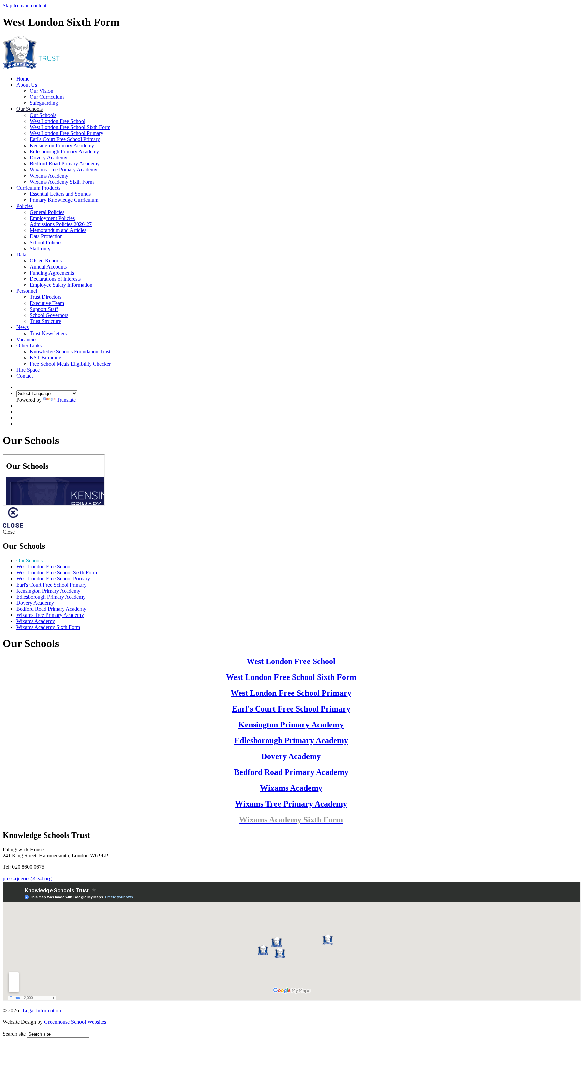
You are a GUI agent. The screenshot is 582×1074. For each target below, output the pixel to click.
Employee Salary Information (61, 285)
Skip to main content (24, 5)
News (22, 327)
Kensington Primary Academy (62, 145)
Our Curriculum (47, 97)
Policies (24, 206)
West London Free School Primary (66, 133)
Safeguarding (44, 103)
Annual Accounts (48, 267)
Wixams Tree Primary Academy (63, 169)
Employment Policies (52, 218)
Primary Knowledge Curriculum (64, 200)
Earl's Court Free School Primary (65, 139)
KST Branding (45, 357)
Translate (66, 400)
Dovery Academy (48, 157)
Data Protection (46, 236)
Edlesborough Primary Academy (64, 151)
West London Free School (57, 121)
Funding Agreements (52, 273)
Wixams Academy (49, 176)
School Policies (46, 242)
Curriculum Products (38, 188)
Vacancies (26, 339)
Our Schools (29, 109)
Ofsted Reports (46, 260)
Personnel (26, 291)
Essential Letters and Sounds (60, 194)
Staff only (40, 248)
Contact (24, 376)
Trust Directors (45, 297)
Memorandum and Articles (58, 230)
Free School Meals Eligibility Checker (70, 364)
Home (22, 79)
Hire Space (28, 370)
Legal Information (42, 1010)
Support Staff (44, 309)
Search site (14, 1034)
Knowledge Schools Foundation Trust (70, 351)
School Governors (49, 315)
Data (21, 254)
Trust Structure (45, 321)
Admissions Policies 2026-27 (61, 224)
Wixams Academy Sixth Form (62, 182)
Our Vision (41, 91)
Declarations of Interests (55, 279)
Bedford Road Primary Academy (65, 163)
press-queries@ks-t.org (27, 878)
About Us (26, 85)
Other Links (29, 345)
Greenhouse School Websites (75, 1022)
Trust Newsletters (48, 333)
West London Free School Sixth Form (70, 127)
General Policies (47, 212)
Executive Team (47, 303)
